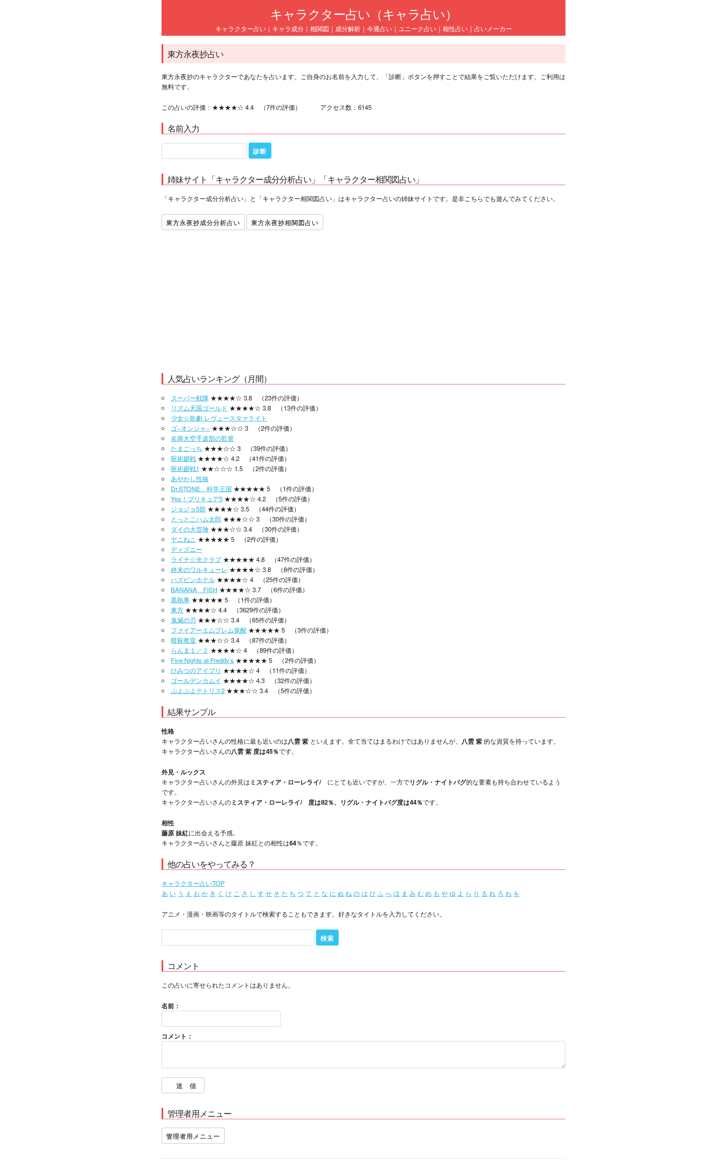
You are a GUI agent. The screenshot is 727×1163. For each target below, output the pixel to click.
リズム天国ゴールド (199, 407)
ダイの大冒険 (190, 529)
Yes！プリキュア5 (197, 498)
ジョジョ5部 (188, 508)
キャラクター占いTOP (193, 883)
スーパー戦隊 (190, 397)
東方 (177, 609)
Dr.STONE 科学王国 (201, 488)
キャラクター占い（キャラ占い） (363, 14)
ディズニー (186, 549)
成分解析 (348, 28)
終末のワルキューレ (199, 569)
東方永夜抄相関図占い (284, 222)
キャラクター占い (240, 28)
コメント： (177, 1036)
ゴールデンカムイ (196, 680)
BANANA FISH (194, 589)
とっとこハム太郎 (196, 518)
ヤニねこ (183, 539)
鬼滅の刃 (183, 619)
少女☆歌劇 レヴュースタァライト (219, 417)
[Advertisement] (363, 304)
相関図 (319, 28)
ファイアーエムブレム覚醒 (209, 629)
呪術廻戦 (183, 458)
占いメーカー (493, 28)
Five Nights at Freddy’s (202, 660)
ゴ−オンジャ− (190, 428)
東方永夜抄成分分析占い (203, 222)
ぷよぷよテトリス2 (198, 690)
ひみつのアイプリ (196, 670)
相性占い (455, 28)
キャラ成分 (288, 28)
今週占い (379, 28)
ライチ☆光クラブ (196, 559)
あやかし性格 (190, 478)
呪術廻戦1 (185, 468)
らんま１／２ (190, 650)
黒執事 (180, 599)
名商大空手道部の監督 (202, 438)
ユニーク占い (417, 28)
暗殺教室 (183, 640)
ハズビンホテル (193, 579)
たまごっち (186, 448)
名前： (171, 1005)
